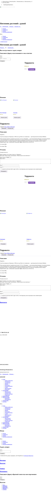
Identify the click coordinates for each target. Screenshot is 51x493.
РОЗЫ (3, 379)
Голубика (4, 401)
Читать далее (4, 117)
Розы (5, 126)
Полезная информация (7, 32)
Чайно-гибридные (11, 126)
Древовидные (8, 392)
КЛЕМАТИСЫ (5, 396)
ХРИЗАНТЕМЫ (6, 397)
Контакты (3, 302)
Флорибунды (7, 381)
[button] (25, 34)
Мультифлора (8, 399)
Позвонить (3, 471)
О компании (5, 29)
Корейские (7, 398)
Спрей (6, 387)
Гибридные (7, 395)
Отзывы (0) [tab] (10, 128)
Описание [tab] (4, 128)
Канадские (7, 389)
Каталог (2, 463)
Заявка (2, 468)
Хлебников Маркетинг (28, 455)
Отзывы (4, 30)
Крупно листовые (9, 393)
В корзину (31, 69)
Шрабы (6, 383)
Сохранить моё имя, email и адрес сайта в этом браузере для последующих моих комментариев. (21, 169)
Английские (7, 382)
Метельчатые (8, 391)
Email (1, 167)
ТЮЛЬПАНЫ (5, 400)
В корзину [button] (3, 243)
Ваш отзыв (2, 158)
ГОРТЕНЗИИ (5, 390)
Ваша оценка (3, 157)
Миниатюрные (8, 388)
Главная (4, 28)
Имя (1, 165)
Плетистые (7, 385)
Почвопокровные (8, 386)
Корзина (3, 460)
